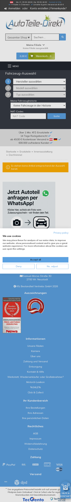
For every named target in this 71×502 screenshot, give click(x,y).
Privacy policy (61, 232)
